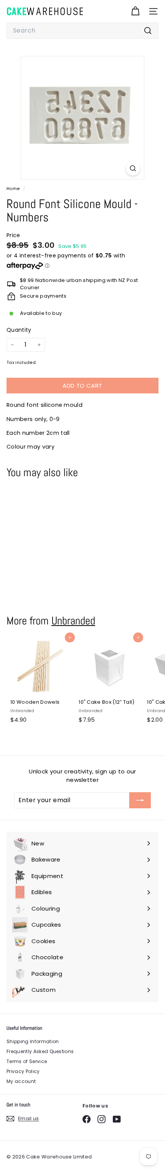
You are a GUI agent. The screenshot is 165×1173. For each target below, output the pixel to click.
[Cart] (135, 11)
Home (14, 188)
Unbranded (73, 620)
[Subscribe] (140, 800)
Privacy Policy (23, 1071)
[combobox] (82, 31)
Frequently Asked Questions (40, 1051)
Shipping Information (33, 1041)
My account (21, 1081)
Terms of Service (27, 1061)
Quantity (19, 330)
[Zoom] (133, 168)
